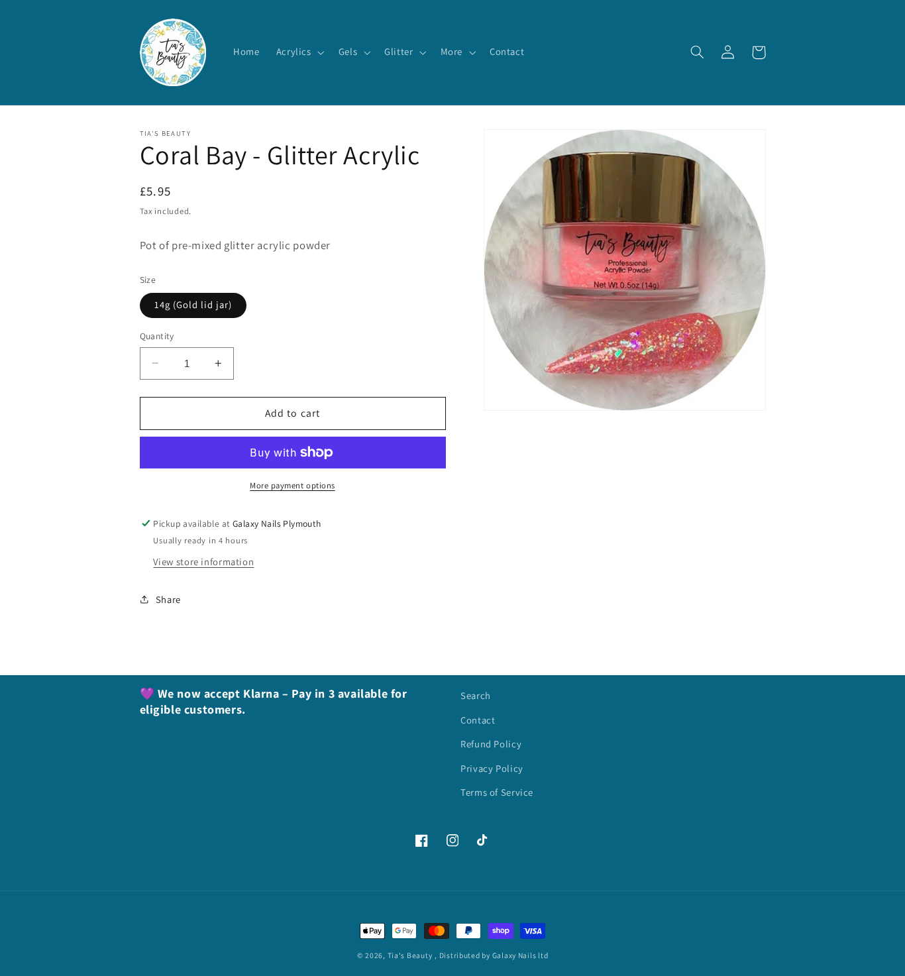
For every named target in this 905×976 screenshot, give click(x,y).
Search (475, 695)
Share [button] (168, 599)
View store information (203, 561)
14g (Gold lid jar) (193, 304)
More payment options (292, 485)
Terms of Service (496, 792)
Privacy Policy (491, 768)
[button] (299, 52)
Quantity (157, 336)
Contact (477, 720)
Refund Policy (490, 743)
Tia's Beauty (410, 955)
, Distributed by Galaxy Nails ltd (491, 955)
